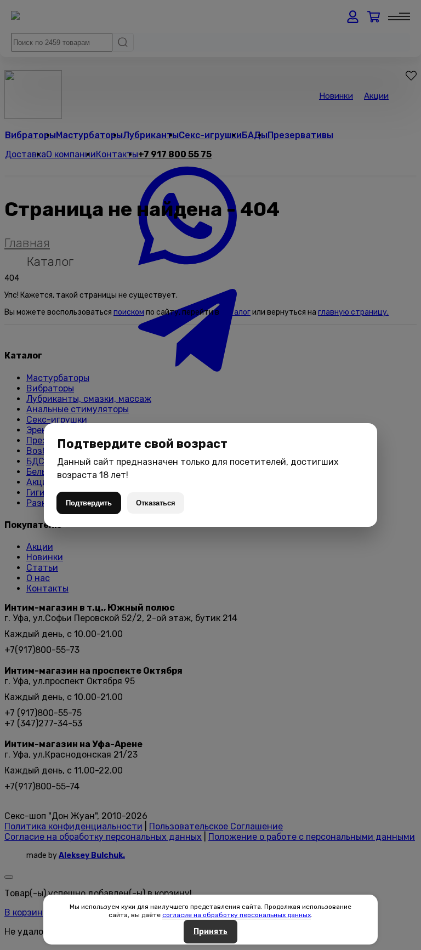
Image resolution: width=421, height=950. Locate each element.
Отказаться (155, 503)
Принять (210, 931)
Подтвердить (89, 503)
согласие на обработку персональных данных (236, 915)
